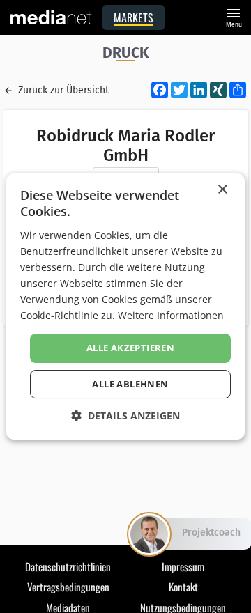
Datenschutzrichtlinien (68, 566)
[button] (125, 415)
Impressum (183, 566)
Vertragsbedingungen (68, 586)
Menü (233, 16)
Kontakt (183, 586)
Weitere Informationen (171, 315)
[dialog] (125, 306)
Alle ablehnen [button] (130, 384)
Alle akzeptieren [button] (130, 347)
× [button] (222, 190)
